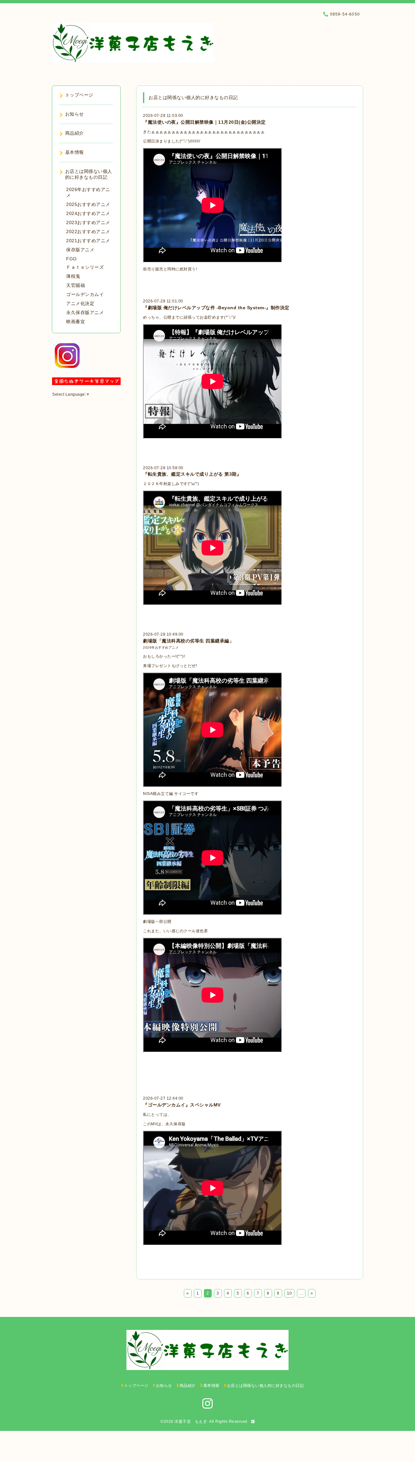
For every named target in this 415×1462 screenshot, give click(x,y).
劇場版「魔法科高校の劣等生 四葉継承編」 (188, 640)
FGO (71, 258)
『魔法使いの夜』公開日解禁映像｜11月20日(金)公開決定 (204, 122)
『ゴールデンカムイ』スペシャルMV (182, 1104)
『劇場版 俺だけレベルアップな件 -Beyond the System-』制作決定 (216, 307)
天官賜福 (75, 285)
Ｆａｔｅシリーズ (85, 267)
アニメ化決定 (80, 303)
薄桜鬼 (73, 276)
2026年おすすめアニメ (161, 647)
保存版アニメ (80, 249)
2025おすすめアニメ (88, 204)
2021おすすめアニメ (88, 240)
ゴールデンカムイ (85, 294)
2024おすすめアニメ (88, 213)
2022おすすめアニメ (88, 231)
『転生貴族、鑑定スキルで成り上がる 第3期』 (192, 474)
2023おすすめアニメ (88, 222)
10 (289, 1293)
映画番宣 (75, 321)
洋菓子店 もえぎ (190, 1421)
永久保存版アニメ (85, 312)
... (301, 1293)
